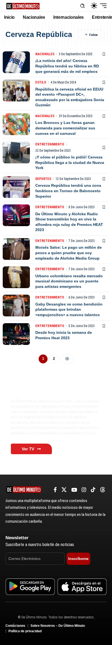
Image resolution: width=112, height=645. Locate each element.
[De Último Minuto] (23, 5)
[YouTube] (74, 489)
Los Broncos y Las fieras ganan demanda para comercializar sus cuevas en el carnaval (65, 127)
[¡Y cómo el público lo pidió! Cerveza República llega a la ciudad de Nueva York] (16, 152)
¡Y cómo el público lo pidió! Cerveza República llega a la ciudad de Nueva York (69, 162)
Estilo (40, 82)
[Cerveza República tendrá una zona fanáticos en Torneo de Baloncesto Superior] (16, 187)
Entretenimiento (49, 144)
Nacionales (44, 54)
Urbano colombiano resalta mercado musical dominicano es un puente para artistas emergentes (69, 281)
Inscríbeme (78, 558)
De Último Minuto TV (37, 389)
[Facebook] (55, 489)
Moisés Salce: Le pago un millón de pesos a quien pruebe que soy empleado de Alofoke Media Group (68, 252)
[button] (82, 5)
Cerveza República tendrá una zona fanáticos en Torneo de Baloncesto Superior (68, 190)
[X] (64, 489)
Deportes (43, 179)
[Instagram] (84, 489)
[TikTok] (93, 489)
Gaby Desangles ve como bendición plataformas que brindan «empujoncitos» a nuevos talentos (68, 309)
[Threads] (103, 489)
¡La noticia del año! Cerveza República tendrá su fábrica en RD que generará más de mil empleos (67, 65)
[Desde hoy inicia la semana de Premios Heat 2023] (16, 334)
